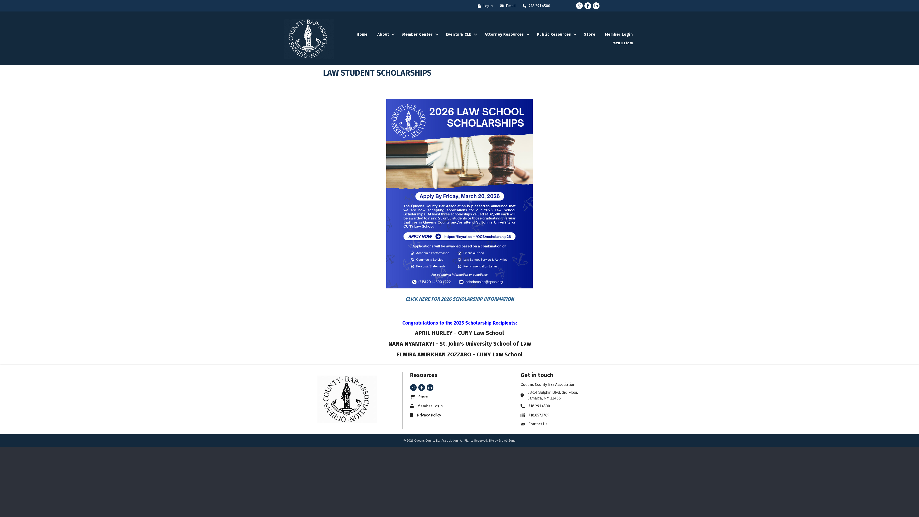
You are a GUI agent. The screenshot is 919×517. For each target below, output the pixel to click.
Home (362, 34)
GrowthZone (507, 440)
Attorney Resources (504, 34)
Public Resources (554, 34)
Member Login (619, 34)
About (383, 34)
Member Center (417, 34)
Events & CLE (459, 34)
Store (589, 34)
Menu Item (623, 43)
